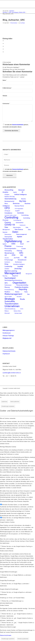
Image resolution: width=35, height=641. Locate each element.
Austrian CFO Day (10, 196)
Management (13, 273)
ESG (13, 243)
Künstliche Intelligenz (19, 264)
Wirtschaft (7, 313)
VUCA (21, 308)
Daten (15, 231)
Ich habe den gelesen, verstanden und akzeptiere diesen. (15, 170)
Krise (6, 264)
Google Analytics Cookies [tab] (7, 522)
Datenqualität (8, 237)
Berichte (23, 199)
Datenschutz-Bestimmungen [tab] (8, 627)
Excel (22, 244)
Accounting (9, 190)
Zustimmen (4, 401)
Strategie (10, 298)
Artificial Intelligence (20, 194)
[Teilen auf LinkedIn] (5, 49)
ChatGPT (17, 211)
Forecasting (8, 251)
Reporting (23, 289)
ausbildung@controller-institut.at (12, 373)
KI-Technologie (9, 260)
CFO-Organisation (19, 208)
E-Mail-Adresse (7, 88)
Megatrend (15, 276)
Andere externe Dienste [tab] (6, 551)
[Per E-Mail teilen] (5, 52)
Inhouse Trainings (8, 335)
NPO (6, 283)
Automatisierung (10, 198)
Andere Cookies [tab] (4, 605)
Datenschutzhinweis (17, 124)
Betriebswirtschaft (9, 201)
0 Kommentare (13, 23)
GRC (21, 253)
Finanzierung (19, 246)
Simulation (19, 296)
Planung (7, 287)
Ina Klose (22, 23)
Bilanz (6, 203)
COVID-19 (10, 224)
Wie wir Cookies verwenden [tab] (7, 418)
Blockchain (16, 203)
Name (5, 80)
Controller (20, 213)
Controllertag (24, 215)
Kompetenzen (22, 260)
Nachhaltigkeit (10, 278)
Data (6, 227)
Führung (19, 251)
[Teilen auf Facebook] (5, 41)
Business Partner (19, 206)
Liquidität (20, 266)
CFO (7, 208)
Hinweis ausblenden (23, 638)
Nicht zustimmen (14, 401)
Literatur (7, 269)
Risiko (26, 292)
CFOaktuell (7, 211)
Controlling (11, 217)
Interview (7, 257)
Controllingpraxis (17, 220)
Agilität (15, 192)
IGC (21, 255)
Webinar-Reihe (17, 311)
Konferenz (7, 262)
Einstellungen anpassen (8, 406)
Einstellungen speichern (8, 638)
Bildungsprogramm (9, 330)
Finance (8, 246)
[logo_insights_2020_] (14, 4)
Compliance (8, 213)
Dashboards (22, 225)
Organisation (19, 282)
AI (22, 192)
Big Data (22, 201)
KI (26, 257)
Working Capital (18, 313)
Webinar (7, 311)
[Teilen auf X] (5, 43)
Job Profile (17, 258)
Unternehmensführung (10, 308)
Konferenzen (18, 262)
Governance (9, 253)
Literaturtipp (18, 268)
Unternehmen (12, 306)
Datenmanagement (21, 234)
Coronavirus (19, 222)
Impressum (6, 354)
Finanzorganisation (10, 248)
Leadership (8, 266)
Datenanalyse (8, 234)
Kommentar (6, 103)
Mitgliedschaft (7, 338)
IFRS (13, 255)
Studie (22, 299)
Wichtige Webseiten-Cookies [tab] (8, 447)
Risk (28, 294)
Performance (8, 285)
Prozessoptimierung (9, 289)
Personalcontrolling (22, 285)
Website (5, 96)
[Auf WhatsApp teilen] (5, 46)
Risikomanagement (13, 293)
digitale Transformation (12, 237)
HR (6, 255)
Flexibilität (23, 248)
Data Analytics (17, 227)
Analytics (7, 194)
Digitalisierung (13, 241)
